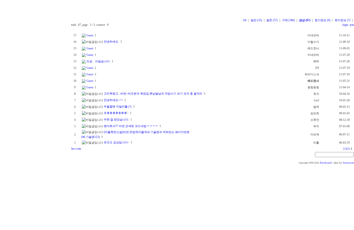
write (78, 148)
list (73, 148)
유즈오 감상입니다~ (116, 142)
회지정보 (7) (342, 20)
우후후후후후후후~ (116, 113)
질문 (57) (272, 20)
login (345, 24)
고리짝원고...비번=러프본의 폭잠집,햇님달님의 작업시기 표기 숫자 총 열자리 (153, 93)
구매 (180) (288, 20)
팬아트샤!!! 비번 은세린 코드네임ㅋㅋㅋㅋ (131, 126)
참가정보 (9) (322, 20)
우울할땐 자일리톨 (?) (117, 106)
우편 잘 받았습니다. (116, 119)
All (244, 20)
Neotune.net (348, 163)
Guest (89, 35)
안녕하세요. (111, 41)
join (351, 24)
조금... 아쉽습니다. (98, 61)
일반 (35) (256, 20)
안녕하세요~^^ (113, 100)
